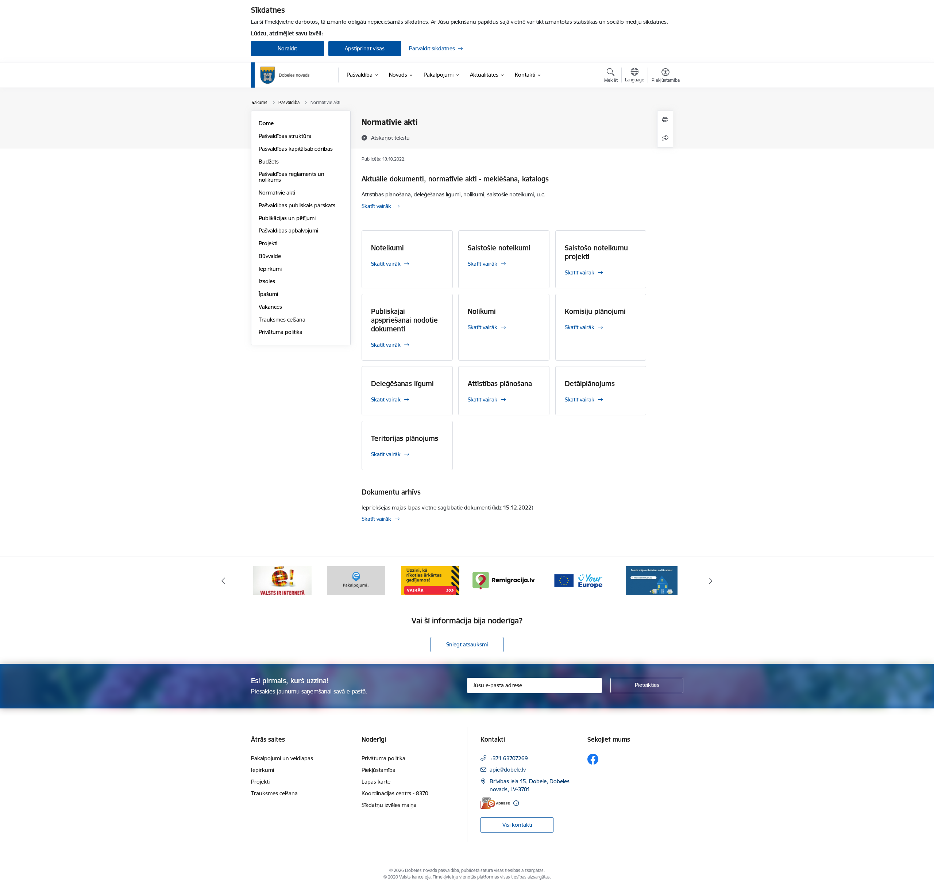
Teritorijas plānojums (404, 438)
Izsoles (267, 281)
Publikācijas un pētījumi (287, 218)
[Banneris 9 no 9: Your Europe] (578, 580)
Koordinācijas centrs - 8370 (395, 793)
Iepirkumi (270, 268)
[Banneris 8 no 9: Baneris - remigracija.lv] (503, 580)
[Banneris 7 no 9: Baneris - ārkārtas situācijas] (430, 580)
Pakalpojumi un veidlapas (282, 758)
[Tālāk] (711, 580)
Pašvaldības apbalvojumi (288, 230)
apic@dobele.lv (508, 769)
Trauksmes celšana (282, 319)
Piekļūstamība (378, 769)
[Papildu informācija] (516, 803)
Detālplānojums (590, 383)
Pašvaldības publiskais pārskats (297, 205)
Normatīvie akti (277, 192)
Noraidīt (287, 48)
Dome (266, 123)
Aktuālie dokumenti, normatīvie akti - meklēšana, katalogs (455, 178)
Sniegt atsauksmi (467, 644)
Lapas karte (376, 781)
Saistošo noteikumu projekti (596, 252)
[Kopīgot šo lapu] (665, 138)
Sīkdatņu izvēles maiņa (389, 804)
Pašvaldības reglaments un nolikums (291, 176)
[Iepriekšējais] (223, 580)
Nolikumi (482, 311)
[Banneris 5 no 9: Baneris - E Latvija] (282, 580)
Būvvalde (270, 256)
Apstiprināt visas (365, 48)
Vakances (270, 306)
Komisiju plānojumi (595, 311)
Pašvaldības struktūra (285, 135)
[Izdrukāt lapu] (665, 120)
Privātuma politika (280, 331)
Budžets (269, 161)
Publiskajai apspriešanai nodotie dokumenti (404, 320)
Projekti (268, 243)
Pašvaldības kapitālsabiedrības (296, 148)
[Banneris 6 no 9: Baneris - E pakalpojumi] (356, 580)
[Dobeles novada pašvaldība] (285, 75)
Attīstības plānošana (500, 383)
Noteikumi (387, 247)
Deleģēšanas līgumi (402, 383)
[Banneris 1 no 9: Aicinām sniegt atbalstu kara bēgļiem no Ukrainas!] (652, 580)
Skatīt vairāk (376, 206)
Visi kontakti (517, 824)
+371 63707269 (509, 758)
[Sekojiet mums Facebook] (592, 759)
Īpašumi (268, 294)
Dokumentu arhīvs (391, 492)
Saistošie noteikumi (499, 247)
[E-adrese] (495, 803)
